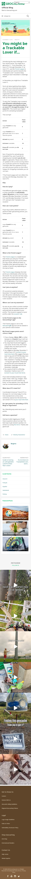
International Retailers (8, 843)
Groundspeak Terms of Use (14, 870)
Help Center (5, 854)
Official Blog (7, 7)
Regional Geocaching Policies (10, 808)
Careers (4, 796)
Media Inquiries (6, 858)
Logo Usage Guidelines (8, 819)
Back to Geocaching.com (9, 10)
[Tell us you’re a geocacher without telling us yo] (15, 677)
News (6, 435)
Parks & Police (6, 823)
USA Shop (4, 839)
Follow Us (15, 565)
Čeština (5, 494)
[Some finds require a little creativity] (15, 646)
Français (5, 482)
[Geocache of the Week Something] (15, 708)
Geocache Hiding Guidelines (9, 804)
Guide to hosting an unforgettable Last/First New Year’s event (8, 462)
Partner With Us (6, 800)
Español (5, 486)
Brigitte (17, 39)
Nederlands (6, 490)
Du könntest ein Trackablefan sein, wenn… (22, 462)
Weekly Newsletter (19, 435)
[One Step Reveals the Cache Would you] (15, 769)
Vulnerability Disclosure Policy (10, 827)
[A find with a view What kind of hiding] (15, 616)
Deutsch (5, 479)
